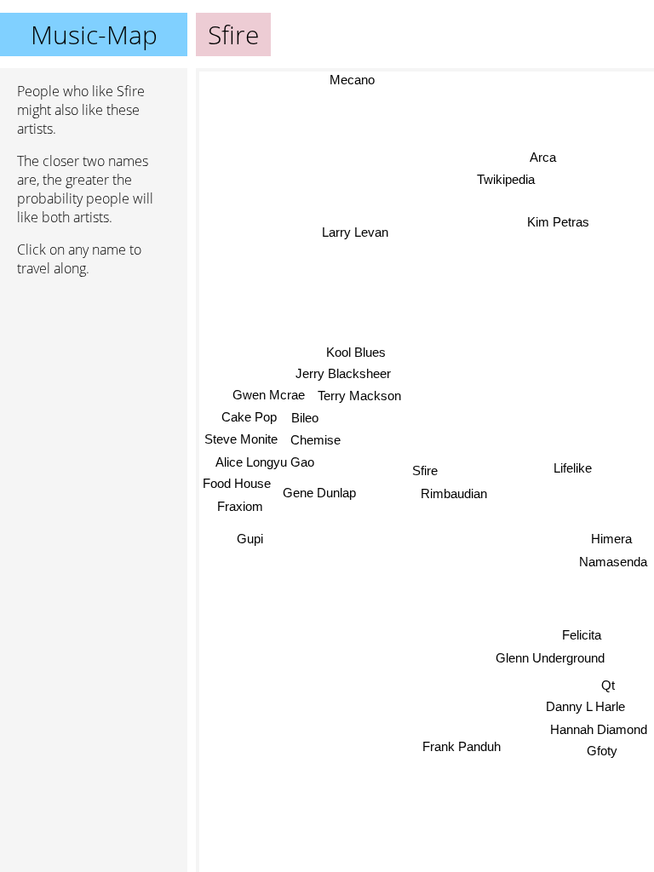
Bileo (304, 417)
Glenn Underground (550, 658)
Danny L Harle (585, 706)
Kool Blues (356, 351)
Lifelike (573, 471)
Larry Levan (355, 232)
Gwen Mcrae (268, 394)
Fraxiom (240, 505)
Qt (608, 685)
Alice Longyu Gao (264, 461)
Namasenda (613, 561)
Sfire (425, 470)
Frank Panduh (461, 746)
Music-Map (94, 34)
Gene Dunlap (319, 492)
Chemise (315, 440)
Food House (237, 483)
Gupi (250, 538)
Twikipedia (504, 180)
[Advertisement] (94, 380)
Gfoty (601, 750)
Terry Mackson (359, 395)
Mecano (352, 79)
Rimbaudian (454, 493)
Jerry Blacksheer (343, 372)
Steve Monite (241, 439)
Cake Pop (249, 416)
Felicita (581, 635)
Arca (544, 158)
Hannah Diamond (598, 729)
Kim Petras (558, 222)
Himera (611, 538)
